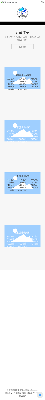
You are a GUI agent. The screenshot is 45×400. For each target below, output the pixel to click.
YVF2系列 (22, 81)
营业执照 (36, 393)
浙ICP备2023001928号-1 (19, 396)
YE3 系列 (10, 79)
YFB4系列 (10, 89)
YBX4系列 (10, 87)
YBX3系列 (34, 84)
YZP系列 (10, 84)
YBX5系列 (22, 87)
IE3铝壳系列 (22, 89)
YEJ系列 (34, 81)
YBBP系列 (34, 87)
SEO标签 (28, 393)
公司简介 (22, 308)
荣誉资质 (22, 350)
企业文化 (22, 329)
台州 (23, 393)
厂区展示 (22, 371)
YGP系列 (22, 84)
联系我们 (32, 396)
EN (42, 2)
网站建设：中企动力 (13, 393)
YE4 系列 (22, 79)
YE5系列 (34, 79)
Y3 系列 (10, 81)
